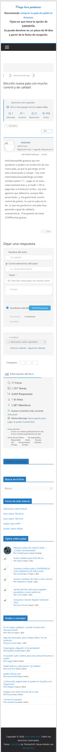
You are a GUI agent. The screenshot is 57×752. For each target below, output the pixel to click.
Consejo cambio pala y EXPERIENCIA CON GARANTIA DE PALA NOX (32, 570)
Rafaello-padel (13, 650)
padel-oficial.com (12, 673)
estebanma (12, 702)
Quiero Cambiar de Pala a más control (33, 579)
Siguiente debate (37, 348)
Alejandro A (22, 581)
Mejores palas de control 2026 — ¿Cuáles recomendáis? (30, 549)
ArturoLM (12, 414)
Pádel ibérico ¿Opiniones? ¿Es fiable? (22, 666)
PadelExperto (23, 553)
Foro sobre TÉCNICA (13, 513)
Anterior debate (17, 348)
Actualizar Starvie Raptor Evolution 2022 (31, 601)
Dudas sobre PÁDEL (13, 528)
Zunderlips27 (23, 573)
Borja (9, 694)
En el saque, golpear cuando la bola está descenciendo (24, 628)
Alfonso (10, 632)
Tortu (19, 594)
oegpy (10, 661)
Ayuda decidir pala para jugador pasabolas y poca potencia (30, 591)
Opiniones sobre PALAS (15, 508)
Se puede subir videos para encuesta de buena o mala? (28, 657)
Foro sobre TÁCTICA (13, 518)
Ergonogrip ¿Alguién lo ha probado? (21, 648)
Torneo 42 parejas (12, 699)
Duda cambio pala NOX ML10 (28, 558)
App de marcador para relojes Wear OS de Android (25, 639)
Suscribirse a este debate (21, 308)
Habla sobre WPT (12, 523)
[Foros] (6, 75)
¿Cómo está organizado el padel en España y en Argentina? (27, 683)
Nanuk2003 (12, 676)
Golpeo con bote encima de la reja (20, 691)
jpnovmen (11, 643)
